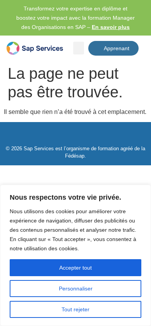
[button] (78, 48)
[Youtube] (84, 136)
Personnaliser (76, 288)
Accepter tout (75, 268)
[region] (75, 255)
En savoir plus (111, 27)
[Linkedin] (67, 136)
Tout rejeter (75, 309)
